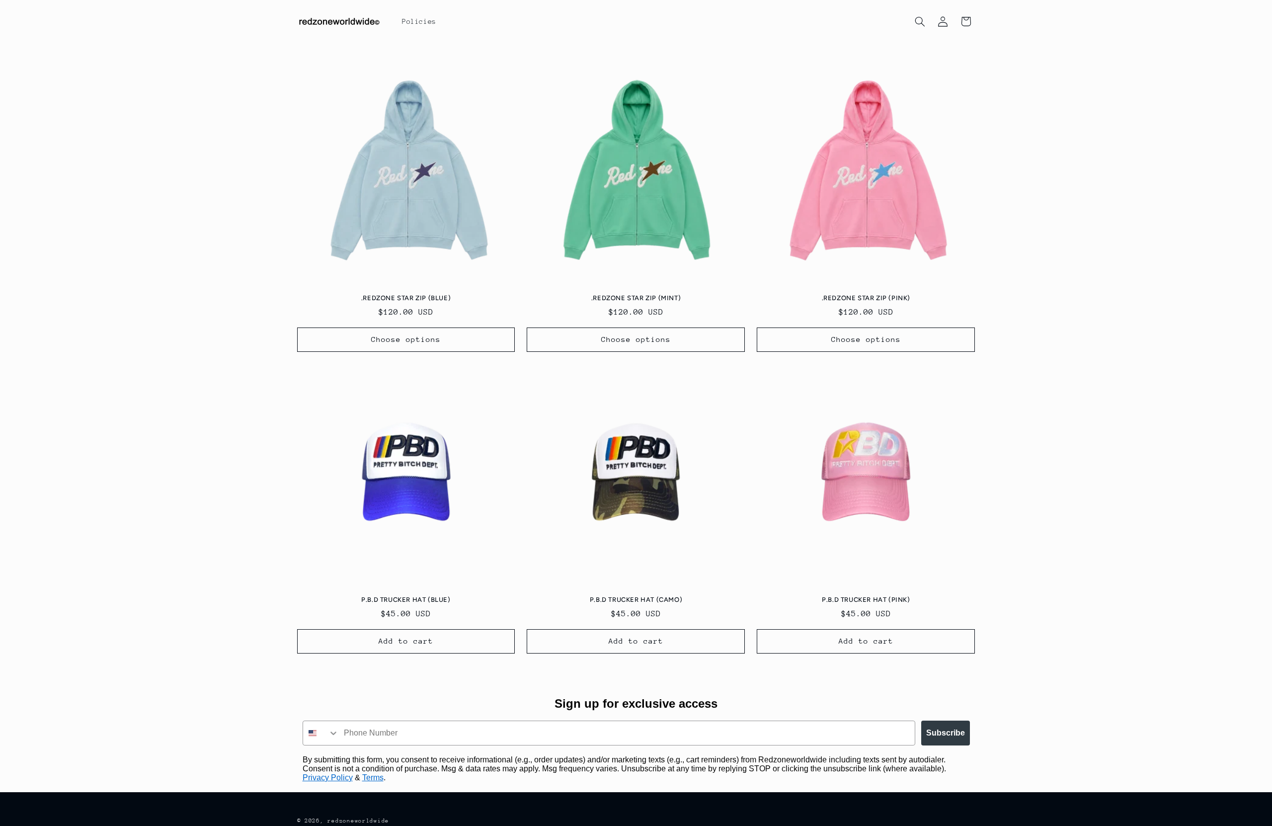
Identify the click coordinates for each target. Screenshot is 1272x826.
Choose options (406, 339)
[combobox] (321, 733)
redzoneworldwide (358, 821)
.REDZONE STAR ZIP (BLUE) (406, 298)
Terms (373, 777)
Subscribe (945, 733)
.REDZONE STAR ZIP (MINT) (636, 298)
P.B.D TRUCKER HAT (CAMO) (636, 599)
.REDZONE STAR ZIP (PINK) (866, 298)
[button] (919, 21)
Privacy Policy (328, 777)
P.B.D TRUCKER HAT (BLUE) (405, 599)
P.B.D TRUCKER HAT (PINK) (866, 599)
